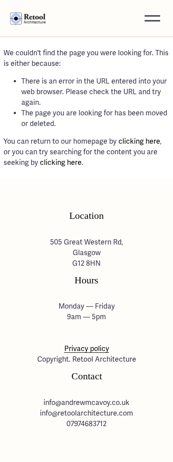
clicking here (139, 141)
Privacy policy (86, 348)
